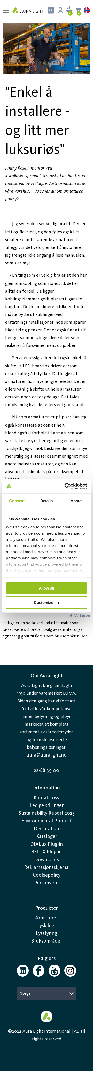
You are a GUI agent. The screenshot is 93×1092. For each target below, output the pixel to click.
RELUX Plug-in (46, 852)
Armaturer (46, 918)
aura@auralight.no (47, 755)
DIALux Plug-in (46, 844)
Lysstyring (46, 933)
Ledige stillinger (47, 805)
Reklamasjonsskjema (46, 867)
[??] (46, 49)
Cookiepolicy (46, 875)
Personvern (46, 883)
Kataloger (46, 836)
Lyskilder (46, 925)
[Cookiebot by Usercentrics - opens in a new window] (65, 486)
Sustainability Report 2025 (47, 813)
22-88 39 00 (46, 770)
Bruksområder (46, 941)
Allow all (46, 588)
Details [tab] (46, 500)
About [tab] (76, 500)
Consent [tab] (17, 500)
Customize (43, 602)
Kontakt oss (46, 798)
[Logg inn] (60, 10)
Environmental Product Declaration (46, 825)
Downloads (46, 859)
